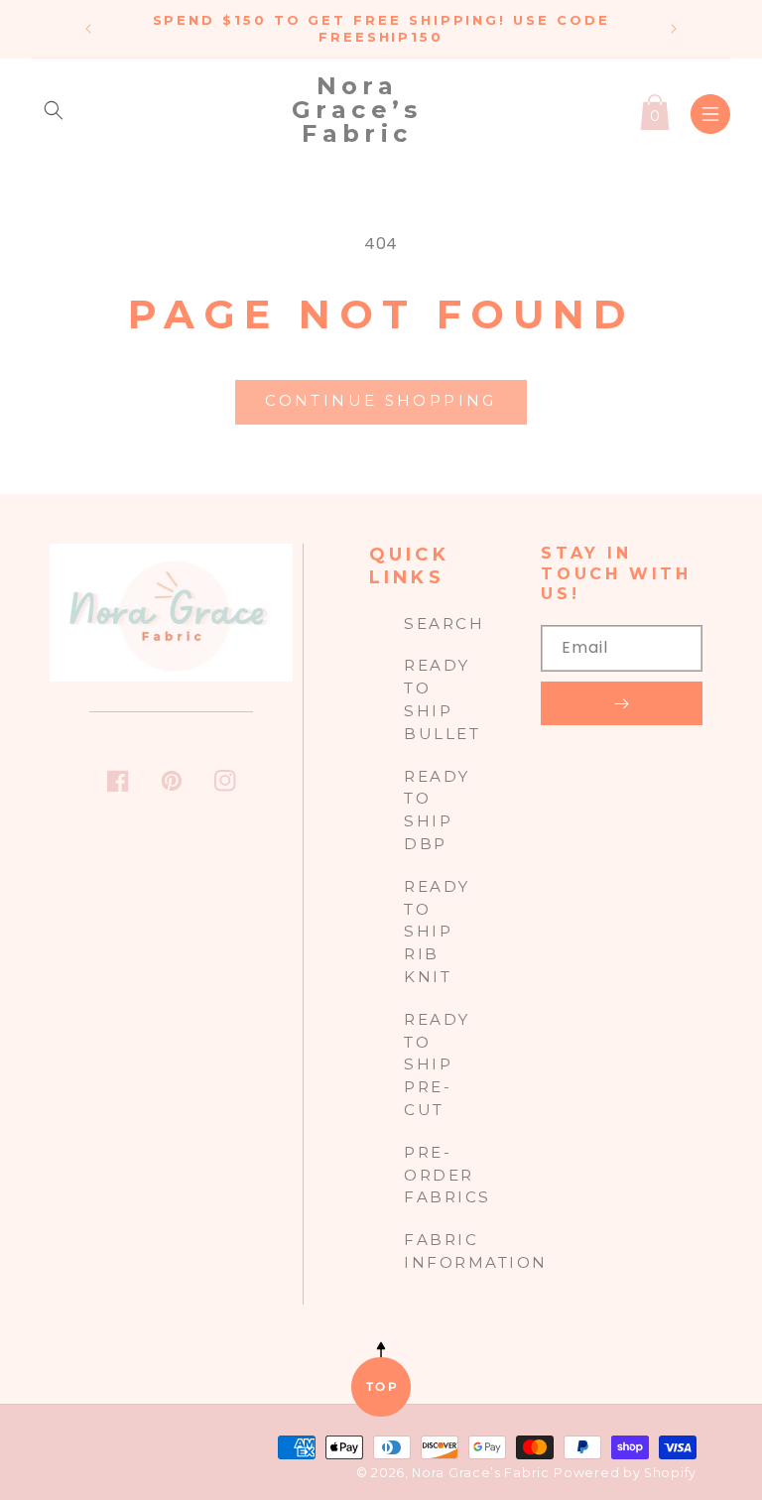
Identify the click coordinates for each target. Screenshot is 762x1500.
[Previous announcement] (88, 29)
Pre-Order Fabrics (447, 1175)
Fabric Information (476, 1251)
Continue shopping (380, 400)
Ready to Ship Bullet (442, 699)
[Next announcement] (674, 29)
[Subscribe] (621, 703)
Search (444, 623)
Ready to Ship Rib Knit (437, 931)
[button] (53, 110)
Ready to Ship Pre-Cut (437, 1064)
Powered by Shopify (625, 1472)
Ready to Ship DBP (437, 810)
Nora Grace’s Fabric (480, 1472)
